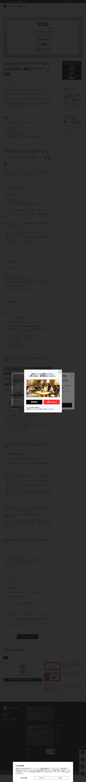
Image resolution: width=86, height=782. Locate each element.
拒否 (60, 778)
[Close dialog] (59, 371)
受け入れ (42, 778)
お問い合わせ (52, 402)
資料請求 (34, 402)
